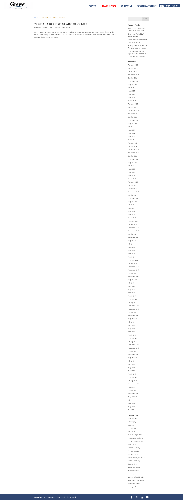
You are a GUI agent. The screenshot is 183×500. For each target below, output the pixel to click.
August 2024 (132, 123)
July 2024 (131, 127)
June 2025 (131, 91)
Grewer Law (40, 27)
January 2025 (132, 107)
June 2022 (131, 208)
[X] (137, 497)
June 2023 (131, 169)
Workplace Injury (133, 484)
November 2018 (133, 348)
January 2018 (132, 381)
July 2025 (131, 88)
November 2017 (133, 387)
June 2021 (131, 247)
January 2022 (132, 224)
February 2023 (133, 182)
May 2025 (131, 94)
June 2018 (131, 364)
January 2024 (132, 146)
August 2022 (132, 202)
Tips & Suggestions (134, 467)
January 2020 (132, 302)
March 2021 (132, 257)
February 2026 (133, 65)
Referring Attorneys (147, 6)
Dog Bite (131, 425)
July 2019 (131, 322)
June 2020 (131, 286)
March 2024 (132, 140)
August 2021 (132, 241)
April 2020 (131, 293)
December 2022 (133, 189)
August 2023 (132, 163)
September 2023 (133, 159)
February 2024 (133, 143)
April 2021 (131, 254)
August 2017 (132, 397)
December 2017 (133, 384)
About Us (93, 6)
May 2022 (131, 211)
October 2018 (132, 351)
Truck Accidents (133, 471)
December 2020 (133, 267)
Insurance (131, 431)
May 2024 (131, 133)
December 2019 (133, 306)
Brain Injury (132, 422)
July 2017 (131, 400)
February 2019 (133, 338)
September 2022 (133, 198)
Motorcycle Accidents (135, 438)
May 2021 (131, 250)
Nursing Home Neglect (136, 441)
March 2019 (132, 335)
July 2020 (131, 283)
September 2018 (133, 355)
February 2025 (133, 104)
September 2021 (133, 237)
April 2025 (131, 97)
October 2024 (132, 117)
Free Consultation (169, 6)
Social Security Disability (136, 458)
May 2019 (131, 328)
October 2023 (132, 156)
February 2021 (133, 260)
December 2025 (133, 71)
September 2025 (133, 81)
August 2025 (132, 84)
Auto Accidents (133, 418)
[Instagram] (142, 497)
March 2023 (132, 179)
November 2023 (133, 153)
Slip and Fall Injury (134, 454)
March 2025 (132, 101)
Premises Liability (134, 448)
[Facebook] (131, 497)
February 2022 (133, 221)
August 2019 (132, 319)
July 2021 (131, 244)
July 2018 (131, 361)
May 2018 (131, 368)
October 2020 (132, 273)
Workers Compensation (136, 480)
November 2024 (133, 114)
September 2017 (133, 394)
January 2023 (132, 185)
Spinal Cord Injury (134, 461)
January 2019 (132, 342)
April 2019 (131, 332)
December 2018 (133, 345)
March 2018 (132, 374)
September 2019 (133, 315)
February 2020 (133, 299)
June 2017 (131, 403)
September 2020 (133, 276)
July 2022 (131, 205)
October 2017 (132, 390)
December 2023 (133, 149)
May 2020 (131, 289)
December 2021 (133, 228)
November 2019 (133, 309)
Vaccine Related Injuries (63, 27)
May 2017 (131, 407)
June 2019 (131, 325)
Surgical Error (132, 464)
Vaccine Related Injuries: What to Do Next (60, 24)
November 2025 (133, 75)
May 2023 (131, 172)
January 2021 (132, 263)
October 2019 (132, 312)
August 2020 (132, 280)
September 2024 (133, 120)
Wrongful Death (133, 487)
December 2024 (133, 110)
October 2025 (132, 78)
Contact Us (126, 6)
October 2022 (132, 195)
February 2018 (133, 377)
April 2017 (131, 410)
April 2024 (131, 136)
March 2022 (132, 218)
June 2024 (131, 130)
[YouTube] (147, 497)
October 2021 (132, 234)
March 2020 (132, 296)
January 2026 (132, 68)
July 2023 (131, 166)
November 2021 (133, 231)
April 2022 (131, 215)
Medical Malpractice (135, 435)
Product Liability (133, 451)
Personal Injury (133, 444)
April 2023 (131, 176)
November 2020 (133, 270)
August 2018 (132, 358)
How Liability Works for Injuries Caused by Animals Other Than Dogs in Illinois (137, 53)
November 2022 (133, 192)
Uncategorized (133, 474)
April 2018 (131, 371)
